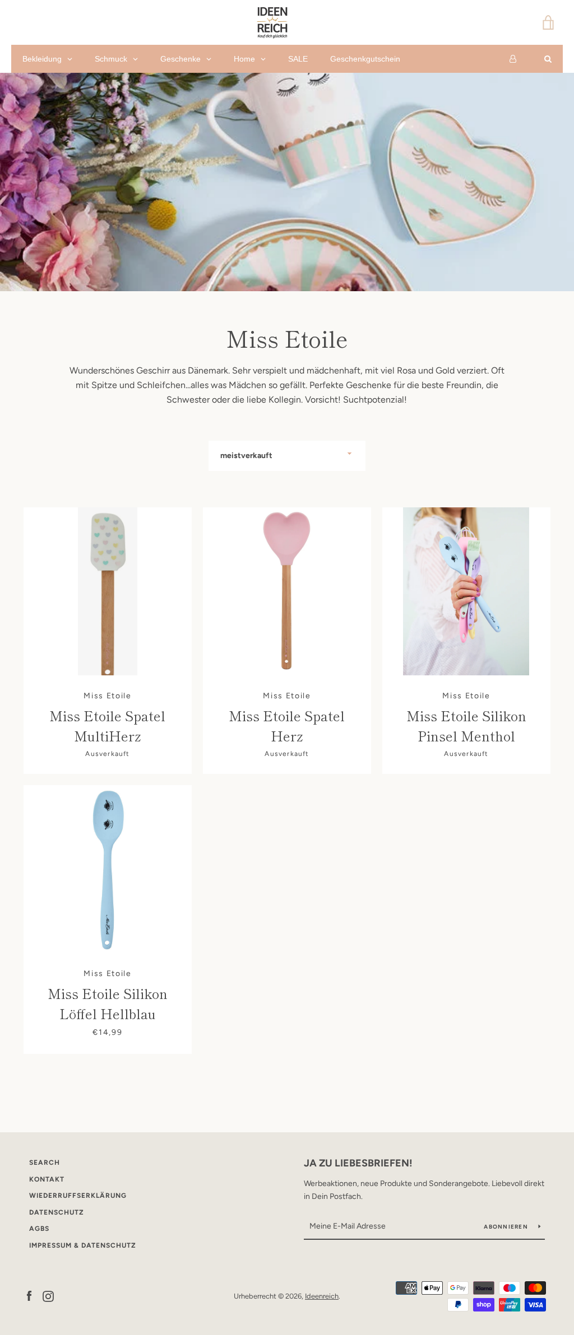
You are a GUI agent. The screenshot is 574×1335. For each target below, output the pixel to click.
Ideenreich (322, 1296)
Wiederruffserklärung (78, 1195)
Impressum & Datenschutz (82, 1245)
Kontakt (46, 1179)
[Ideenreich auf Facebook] (29, 1295)
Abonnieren (507, 1226)
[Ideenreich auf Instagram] (48, 1295)
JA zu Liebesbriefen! (358, 1163)
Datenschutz (56, 1212)
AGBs (39, 1229)
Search (44, 1162)
